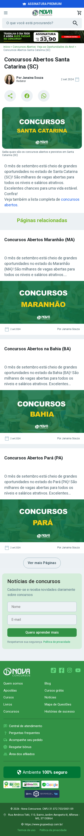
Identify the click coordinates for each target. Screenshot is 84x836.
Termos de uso (26, 830)
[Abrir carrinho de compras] (79, 12)
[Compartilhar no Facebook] (27, 96)
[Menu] (5, 12)
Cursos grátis (54, 690)
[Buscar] (77, 23)
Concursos (11, 711)
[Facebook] (61, 670)
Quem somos (13, 683)
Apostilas (10, 690)
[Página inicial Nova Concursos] (16, 672)
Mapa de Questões (58, 704)
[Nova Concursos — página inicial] (42, 12)
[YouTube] (78, 670)
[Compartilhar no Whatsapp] (44, 96)
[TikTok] (53, 670)
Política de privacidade (56, 641)
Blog (48, 683)
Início (6, 46)
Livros (7, 704)
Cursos (8, 697)
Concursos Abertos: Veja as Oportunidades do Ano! (43, 46)
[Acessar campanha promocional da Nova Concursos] (42, 36)
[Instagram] (69, 670)
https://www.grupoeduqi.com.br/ (44, 824)
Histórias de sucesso (60, 711)
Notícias (50, 697)
